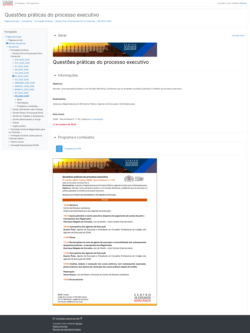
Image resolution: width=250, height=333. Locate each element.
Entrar (243, 3)
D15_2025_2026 (22, 63)
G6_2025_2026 (22, 69)
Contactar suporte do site (67, 318)
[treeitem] (25, 91)
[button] (55, 35)
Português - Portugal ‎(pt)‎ (26, 3)
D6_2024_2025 (104, 21)
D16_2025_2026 (22, 59)
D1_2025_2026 (21, 66)
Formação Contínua (44, 21)
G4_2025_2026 (22, 73)
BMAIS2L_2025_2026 (24, 86)
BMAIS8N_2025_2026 (25, 83)
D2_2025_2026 (22, 79)
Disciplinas (27, 21)
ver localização (95, 119)
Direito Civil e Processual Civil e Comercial (75, 21)
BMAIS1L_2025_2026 (24, 89)
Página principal (12, 21)
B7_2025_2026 (21, 93)
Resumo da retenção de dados (67, 329)
